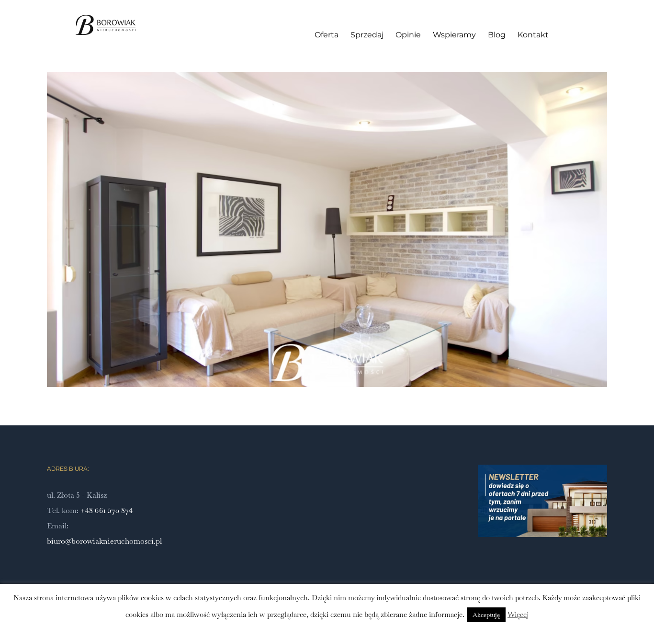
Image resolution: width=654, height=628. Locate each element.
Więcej (518, 614)
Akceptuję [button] (486, 615)
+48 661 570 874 (106, 510)
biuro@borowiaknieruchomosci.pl (104, 541)
